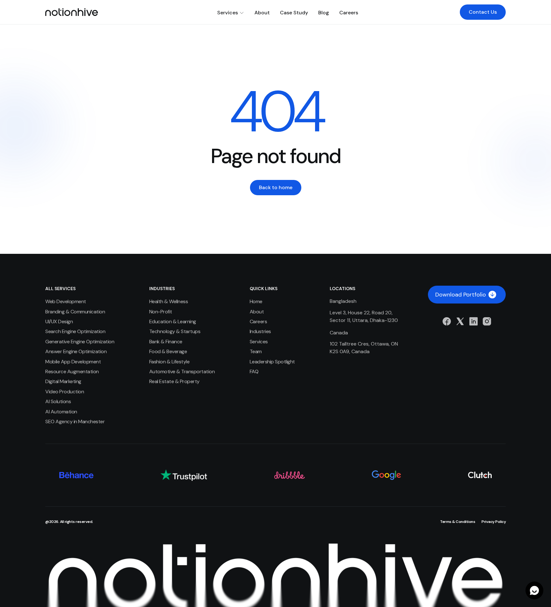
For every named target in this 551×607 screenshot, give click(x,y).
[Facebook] (447, 321)
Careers (348, 12)
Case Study (294, 12)
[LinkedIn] (473, 321)
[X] (460, 321)
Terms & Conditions (457, 521)
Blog (323, 12)
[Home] (71, 12)
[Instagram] (487, 321)
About (262, 12)
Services (227, 12)
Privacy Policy (493, 521)
